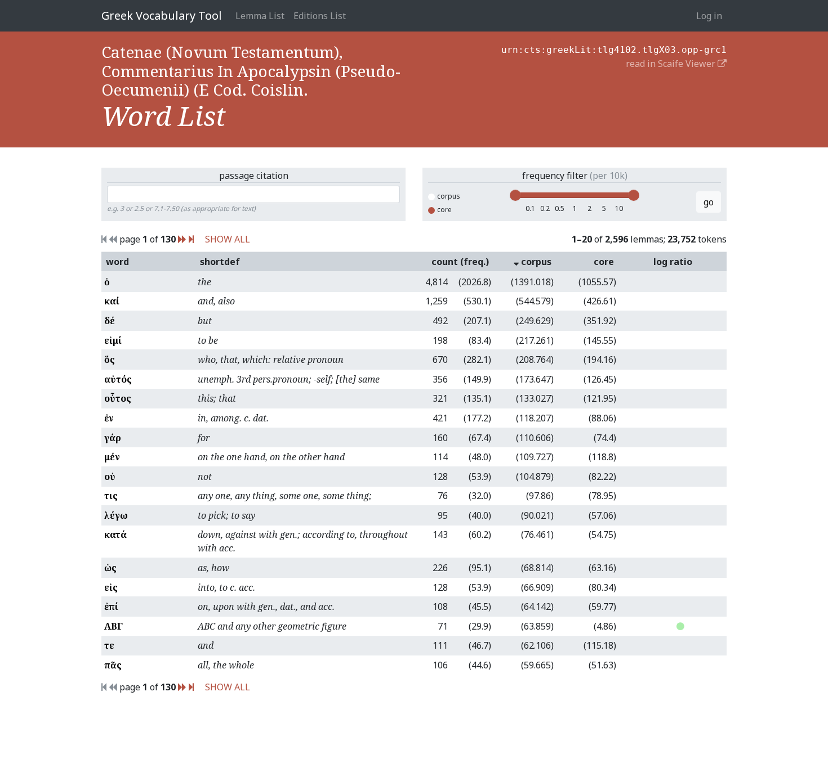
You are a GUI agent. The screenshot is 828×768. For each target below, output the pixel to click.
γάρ (112, 438)
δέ (109, 321)
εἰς (111, 587)
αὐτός (118, 379)
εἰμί (113, 340)
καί (111, 301)
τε (109, 645)
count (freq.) (460, 261)
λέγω (116, 515)
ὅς (109, 359)
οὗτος (117, 398)
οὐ (109, 476)
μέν (112, 457)
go (709, 202)
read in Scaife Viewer (672, 63)
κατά (115, 534)
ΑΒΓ (113, 626)
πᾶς (113, 665)
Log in (709, 16)
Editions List (319, 16)
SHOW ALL (227, 239)
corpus (448, 196)
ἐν (109, 418)
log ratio (672, 261)
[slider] (515, 195)
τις (111, 495)
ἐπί (111, 606)
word (117, 261)
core (444, 209)
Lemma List (259, 16)
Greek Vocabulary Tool (161, 15)
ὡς (110, 568)
